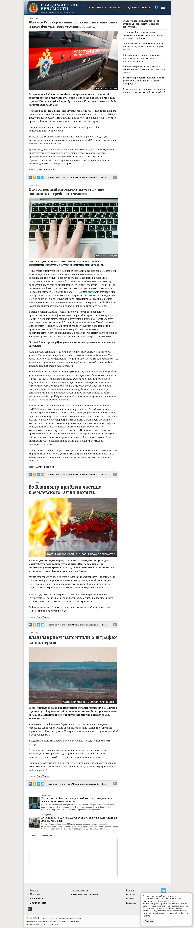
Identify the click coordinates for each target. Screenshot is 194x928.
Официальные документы (86, 894)
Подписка (131, 902)
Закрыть (149, 921)
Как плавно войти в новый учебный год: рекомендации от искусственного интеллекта (76, 800)
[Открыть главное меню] (163, 8)
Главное (89, 7)
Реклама (130, 898)
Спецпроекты (131, 7)
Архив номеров (80, 890)
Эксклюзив (115, 7)
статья (91, 291)
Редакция (130, 894)
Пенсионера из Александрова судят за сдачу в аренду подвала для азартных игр (79, 819)
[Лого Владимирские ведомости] (53, 8)
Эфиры (146, 7)
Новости (101, 7)
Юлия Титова (43, 617)
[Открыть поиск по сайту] (157, 8)
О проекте (131, 890)
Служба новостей (45, 169)
